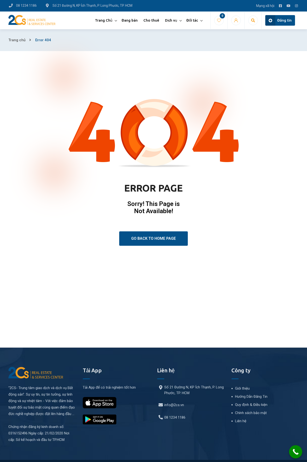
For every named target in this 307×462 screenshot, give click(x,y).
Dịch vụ (171, 20)
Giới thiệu (242, 388)
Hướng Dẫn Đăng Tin (251, 396)
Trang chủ (16, 40)
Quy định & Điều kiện (251, 405)
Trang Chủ (103, 20)
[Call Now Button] (295, 451)
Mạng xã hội (265, 6)
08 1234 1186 (174, 417)
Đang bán (130, 20)
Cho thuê (151, 20)
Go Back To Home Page (153, 238)
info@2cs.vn (174, 405)
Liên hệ (240, 421)
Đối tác (192, 20)
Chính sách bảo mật (251, 413)
